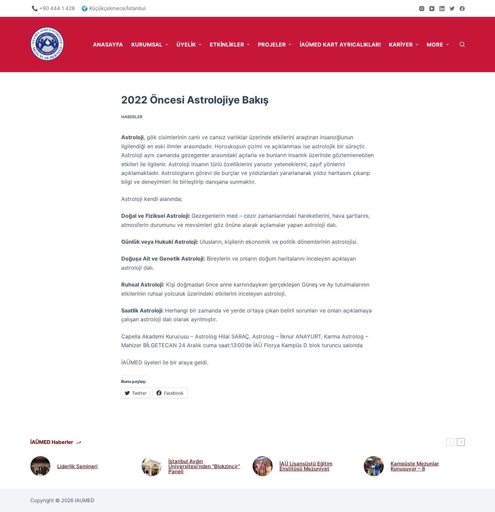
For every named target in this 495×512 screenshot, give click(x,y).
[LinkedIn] (441, 8)
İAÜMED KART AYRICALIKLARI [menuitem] (340, 44)
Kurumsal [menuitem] (146, 44)
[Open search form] (462, 44)
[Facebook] (462, 8)
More (435, 44)
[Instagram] (421, 8)
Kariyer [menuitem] (401, 44)
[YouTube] (431, 8)
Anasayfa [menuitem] (108, 44)
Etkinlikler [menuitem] (227, 44)
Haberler (131, 116)
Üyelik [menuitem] (186, 44)
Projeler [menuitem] (272, 44)
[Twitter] (452, 8)
